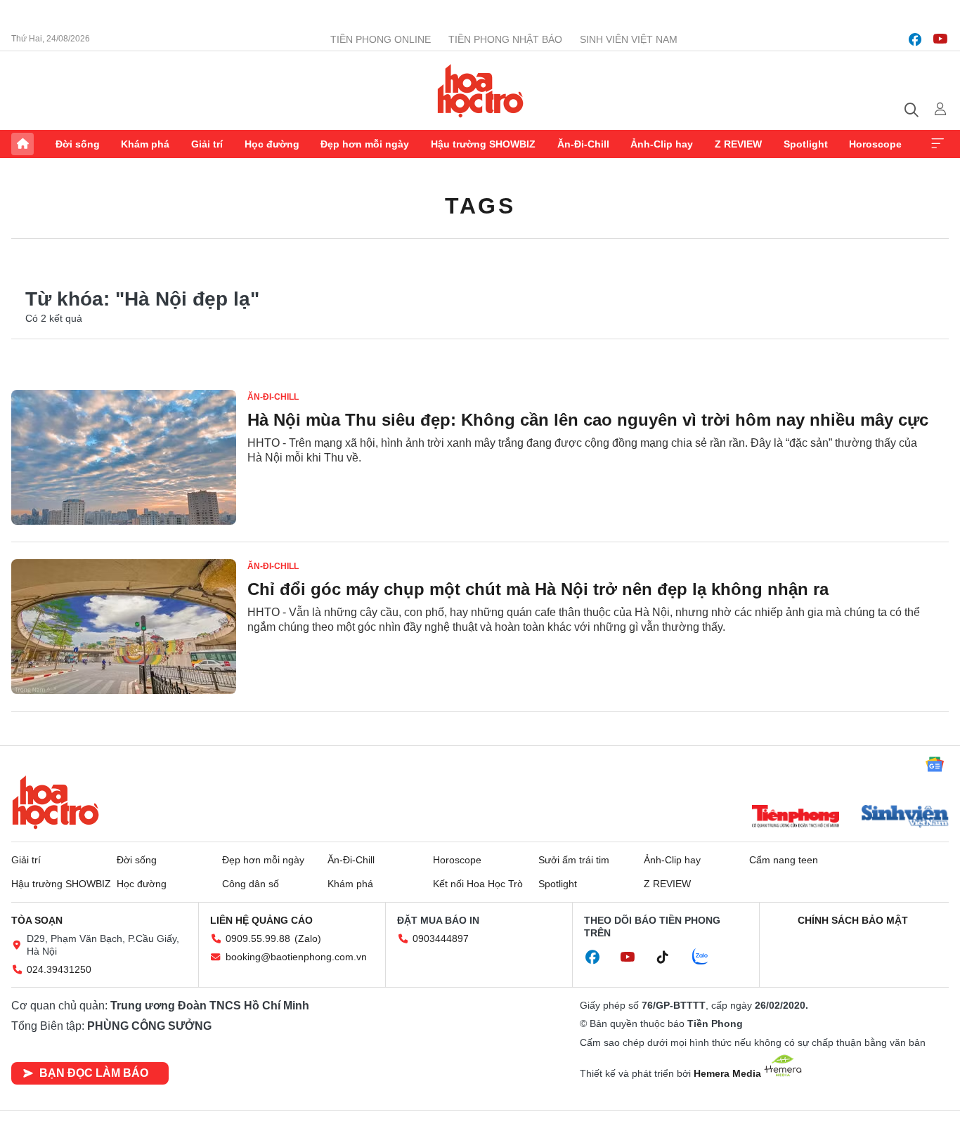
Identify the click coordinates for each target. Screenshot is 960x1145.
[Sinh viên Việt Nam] (905, 817)
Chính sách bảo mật (853, 920)
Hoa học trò (55, 802)
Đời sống (78, 144)
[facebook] (915, 39)
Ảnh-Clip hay (661, 144)
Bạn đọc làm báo (93, 1073)
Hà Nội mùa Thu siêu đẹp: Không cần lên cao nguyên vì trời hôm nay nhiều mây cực (587, 419)
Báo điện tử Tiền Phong (480, 91)
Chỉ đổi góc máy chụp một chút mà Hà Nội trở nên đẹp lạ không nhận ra (538, 589)
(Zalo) (307, 938)
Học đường (272, 144)
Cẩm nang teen (783, 859)
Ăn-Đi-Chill (583, 144)
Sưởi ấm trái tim (573, 859)
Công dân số (250, 883)
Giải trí (207, 144)
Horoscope (875, 144)
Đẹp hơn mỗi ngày (364, 144)
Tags (480, 205)
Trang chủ (22, 144)
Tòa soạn (37, 920)
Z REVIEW (738, 144)
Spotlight (806, 144)
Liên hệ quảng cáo (261, 920)
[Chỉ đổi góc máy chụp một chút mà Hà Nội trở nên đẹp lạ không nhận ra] (123, 626)
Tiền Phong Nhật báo (505, 39)
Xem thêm (937, 144)
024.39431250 (59, 969)
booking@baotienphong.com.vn (296, 956)
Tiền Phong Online (380, 39)
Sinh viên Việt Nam (628, 39)
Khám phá (145, 144)
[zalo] (707, 957)
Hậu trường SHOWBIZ (483, 144)
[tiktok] (669, 957)
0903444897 (441, 938)
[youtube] (940, 39)
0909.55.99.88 (258, 938)
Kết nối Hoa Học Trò (478, 883)
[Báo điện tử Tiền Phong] (795, 817)
